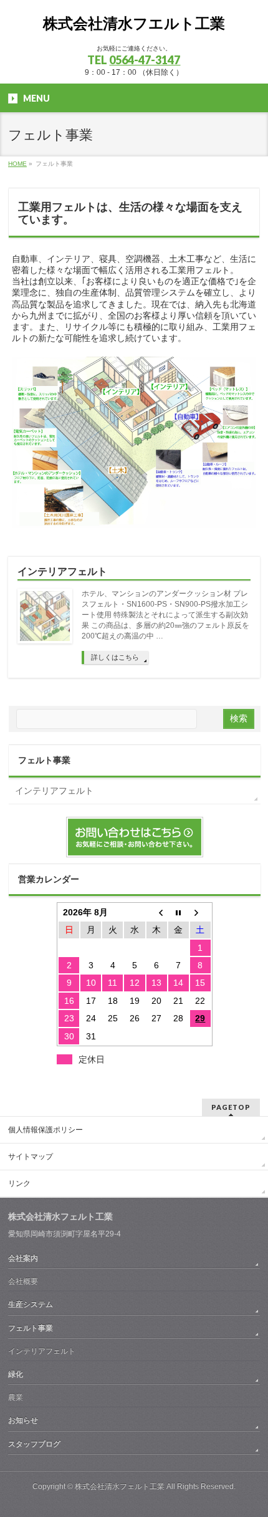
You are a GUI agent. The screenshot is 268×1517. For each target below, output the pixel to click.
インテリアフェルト (62, 571)
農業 (15, 1397)
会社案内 (23, 1258)
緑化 (15, 1374)
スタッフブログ (34, 1444)
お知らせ (23, 1420)
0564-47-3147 (144, 60)
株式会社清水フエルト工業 (134, 23)
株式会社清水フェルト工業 (120, 1486)
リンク (19, 1183)
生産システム (30, 1304)
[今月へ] (178, 912)
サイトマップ (30, 1156)
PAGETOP (231, 1107)
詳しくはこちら (115, 657)
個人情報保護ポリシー (45, 1129)
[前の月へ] (156, 912)
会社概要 (23, 1281)
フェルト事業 (44, 760)
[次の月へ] (200, 912)
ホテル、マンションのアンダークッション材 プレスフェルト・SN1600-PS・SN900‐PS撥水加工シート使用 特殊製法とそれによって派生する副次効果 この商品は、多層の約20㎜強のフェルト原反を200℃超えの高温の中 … (165, 614)
